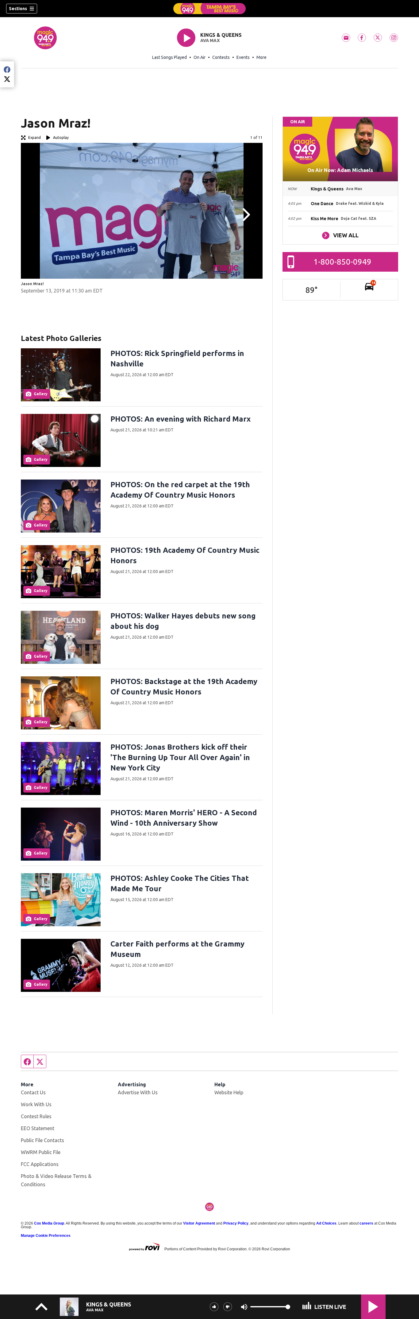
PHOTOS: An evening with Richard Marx (180, 419)
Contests (221, 57)
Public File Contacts (42, 1140)
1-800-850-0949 (342, 261)
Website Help (228, 1092)
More (261, 57)
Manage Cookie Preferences (46, 1235)
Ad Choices (326, 1223)
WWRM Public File (40, 1152)
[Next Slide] (245, 214)
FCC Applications (40, 1164)
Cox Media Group (49, 1223)
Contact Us (33, 1092)
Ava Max (210, 40)
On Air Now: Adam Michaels (340, 170)
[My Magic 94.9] (209, 8)
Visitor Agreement (199, 1223)
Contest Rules (36, 1116)
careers (366, 1223)
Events (243, 57)
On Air (200, 57)
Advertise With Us (138, 1092)
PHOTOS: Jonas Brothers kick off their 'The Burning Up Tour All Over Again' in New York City (180, 757)
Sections (18, 8)
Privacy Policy (235, 1223)
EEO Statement (37, 1128)
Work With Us (36, 1104)
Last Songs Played (169, 57)
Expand (34, 138)
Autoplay (61, 138)
